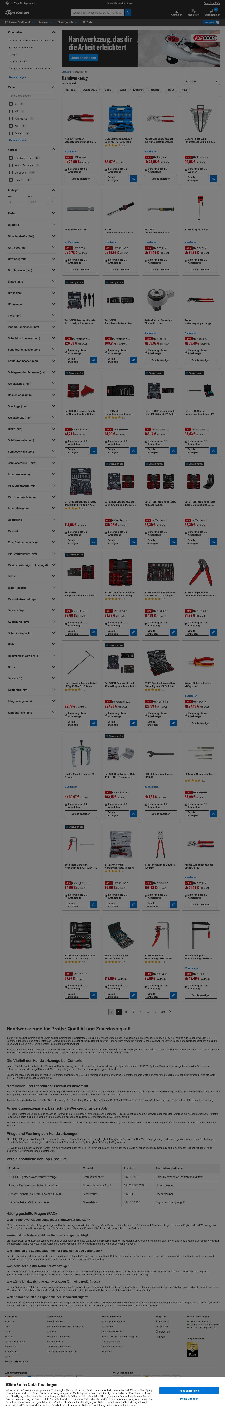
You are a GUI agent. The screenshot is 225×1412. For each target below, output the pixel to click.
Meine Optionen (189, 1398)
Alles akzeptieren (189, 1390)
